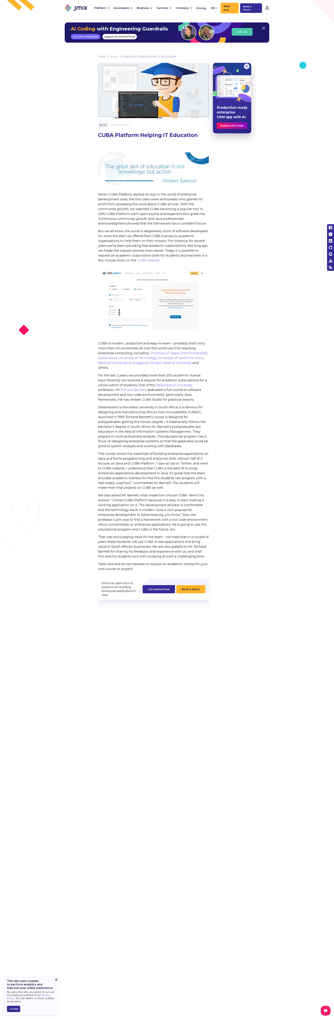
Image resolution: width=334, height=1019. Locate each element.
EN (213, 8)
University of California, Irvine (180, 358)
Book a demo (191, 589)
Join (239, 31)
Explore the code (232, 125)
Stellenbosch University (174, 385)
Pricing (201, 8)
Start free (227, 8)
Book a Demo (247, 8)
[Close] (246, 66)
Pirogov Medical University (171, 363)
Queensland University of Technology (127, 358)
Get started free (159, 589)
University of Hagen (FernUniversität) (178, 353)
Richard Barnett (133, 390)
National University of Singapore (123, 363)
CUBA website (148, 260)
